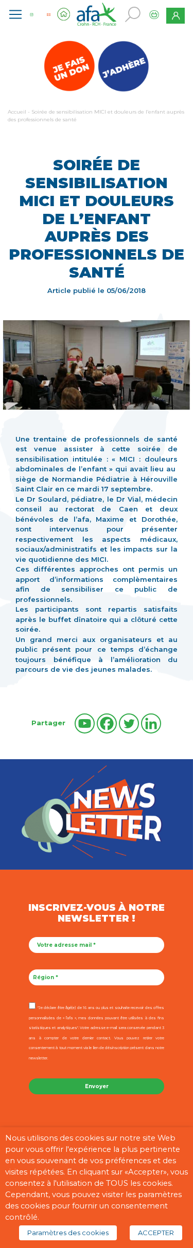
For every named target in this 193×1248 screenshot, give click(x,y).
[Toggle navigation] (15, 14)
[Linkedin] (151, 723)
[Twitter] (129, 723)
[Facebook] (107, 723)
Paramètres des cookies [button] (68, 1232)
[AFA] (97, 13)
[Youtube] (85, 723)
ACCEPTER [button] (156, 1232)
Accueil (17, 111)
